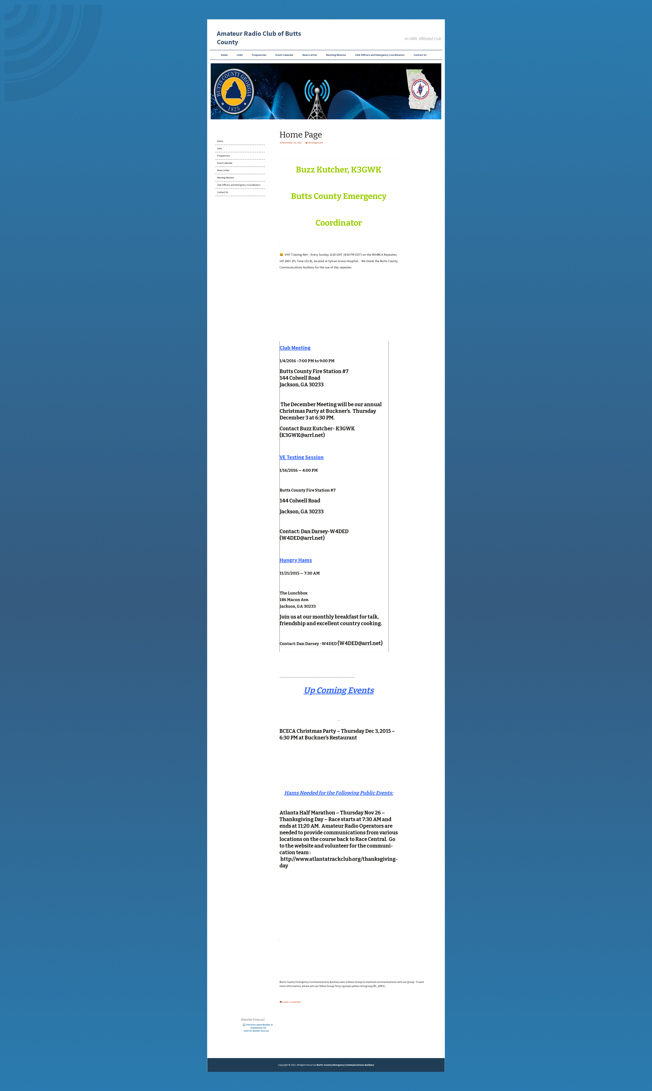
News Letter (309, 55)
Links (240, 55)
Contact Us (420, 55)
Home (224, 55)
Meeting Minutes (336, 55)
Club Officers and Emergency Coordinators (380, 55)
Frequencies (259, 55)
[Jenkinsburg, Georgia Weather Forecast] (258, 1026)
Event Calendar (284, 55)
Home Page (300, 135)
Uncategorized (315, 142)
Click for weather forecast (256, 1031)
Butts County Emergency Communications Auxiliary (345, 1064)
